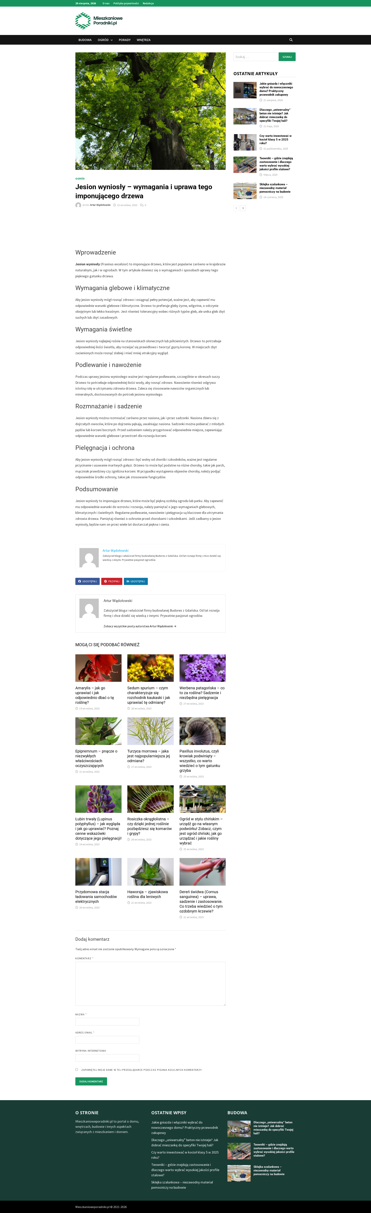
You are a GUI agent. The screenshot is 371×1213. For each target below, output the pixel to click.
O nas (106, 3)
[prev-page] (236, 208)
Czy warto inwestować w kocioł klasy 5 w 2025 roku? (276, 139)
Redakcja (148, 3)
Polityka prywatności (126, 3)
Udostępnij (90, 581)
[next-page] (243, 208)
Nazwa (81, 1014)
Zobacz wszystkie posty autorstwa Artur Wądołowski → (140, 626)
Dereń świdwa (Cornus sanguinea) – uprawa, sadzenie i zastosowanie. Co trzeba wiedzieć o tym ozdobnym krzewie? (201, 901)
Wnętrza (144, 40)
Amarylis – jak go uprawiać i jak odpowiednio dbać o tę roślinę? (94, 695)
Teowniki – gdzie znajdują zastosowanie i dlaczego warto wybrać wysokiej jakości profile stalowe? (276, 164)
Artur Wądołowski (100, 205)
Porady (125, 40)
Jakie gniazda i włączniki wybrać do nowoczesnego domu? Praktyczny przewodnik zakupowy (276, 89)
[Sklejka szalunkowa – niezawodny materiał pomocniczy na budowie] (245, 185)
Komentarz (84, 958)
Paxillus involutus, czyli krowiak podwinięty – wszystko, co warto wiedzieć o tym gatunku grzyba (200, 761)
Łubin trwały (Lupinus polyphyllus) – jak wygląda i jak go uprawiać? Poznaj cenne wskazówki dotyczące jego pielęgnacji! (98, 829)
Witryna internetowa (90, 1050)
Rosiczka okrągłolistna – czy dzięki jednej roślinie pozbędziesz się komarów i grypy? (149, 826)
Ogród (103, 40)
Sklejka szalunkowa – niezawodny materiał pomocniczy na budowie (275, 188)
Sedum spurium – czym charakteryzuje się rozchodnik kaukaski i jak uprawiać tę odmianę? (148, 695)
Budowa (85, 40)
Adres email (84, 1032)
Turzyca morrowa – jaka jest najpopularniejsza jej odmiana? (148, 756)
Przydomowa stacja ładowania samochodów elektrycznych (96, 897)
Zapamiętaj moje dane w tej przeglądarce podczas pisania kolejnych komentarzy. (141, 1070)
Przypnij (113, 581)
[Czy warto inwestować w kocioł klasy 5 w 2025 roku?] (245, 136)
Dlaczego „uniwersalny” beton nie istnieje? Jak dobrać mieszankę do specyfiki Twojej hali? (275, 115)
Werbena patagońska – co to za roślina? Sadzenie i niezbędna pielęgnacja (202, 693)
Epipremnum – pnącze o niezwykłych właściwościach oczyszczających (96, 758)
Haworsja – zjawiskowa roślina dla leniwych (147, 894)
